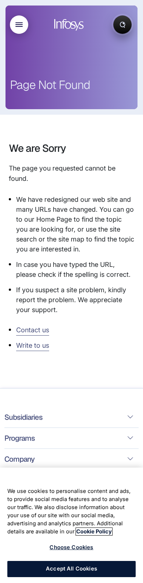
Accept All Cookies (71, 568)
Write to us (32, 345)
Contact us (32, 330)
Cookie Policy (94, 531)
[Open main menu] (19, 24)
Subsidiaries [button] (23, 417)
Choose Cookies (71, 547)
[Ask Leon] (122, 24)
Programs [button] (19, 438)
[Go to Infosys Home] (70, 25)
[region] (71, 525)
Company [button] (19, 459)
